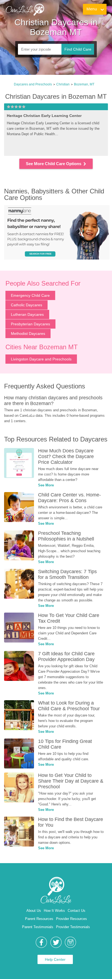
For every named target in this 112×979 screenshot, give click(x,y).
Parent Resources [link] (39, 919)
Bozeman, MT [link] (84, 84)
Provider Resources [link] (71, 919)
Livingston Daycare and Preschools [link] (41, 359)
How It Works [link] (54, 911)
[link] (24, 9)
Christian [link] (63, 84)
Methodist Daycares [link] (28, 333)
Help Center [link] (55, 959)
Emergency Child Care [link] (30, 295)
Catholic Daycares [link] (26, 305)
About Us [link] (33, 911)
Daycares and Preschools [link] (33, 84)
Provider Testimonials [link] (73, 927)
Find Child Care (77, 49)
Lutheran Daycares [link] (27, 314)
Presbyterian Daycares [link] (30, 324)
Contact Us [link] (76, 911)
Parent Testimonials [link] (37, 927)
